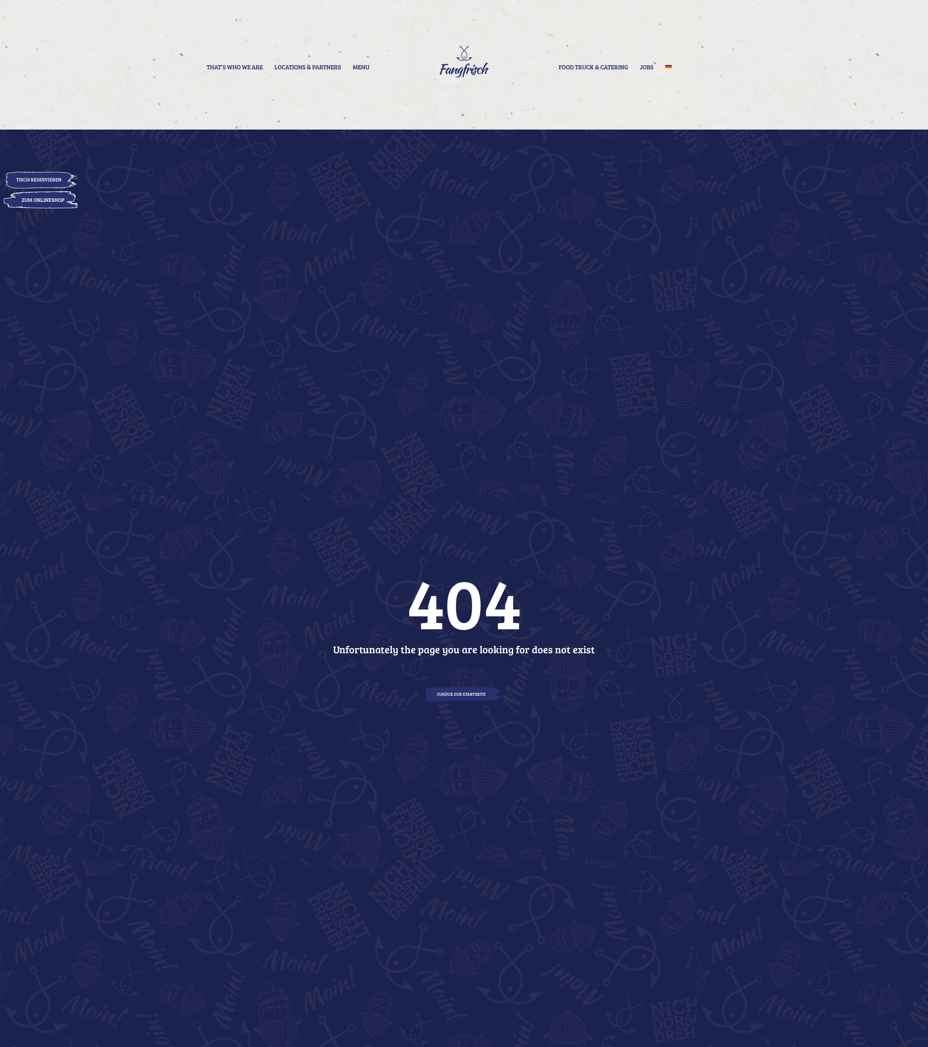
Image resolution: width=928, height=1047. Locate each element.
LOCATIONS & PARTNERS (307, 67)
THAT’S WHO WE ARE (235, 67)
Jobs (647, 67)
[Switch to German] (668, 67)
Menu (361, 67)
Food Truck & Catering (593, 67)
